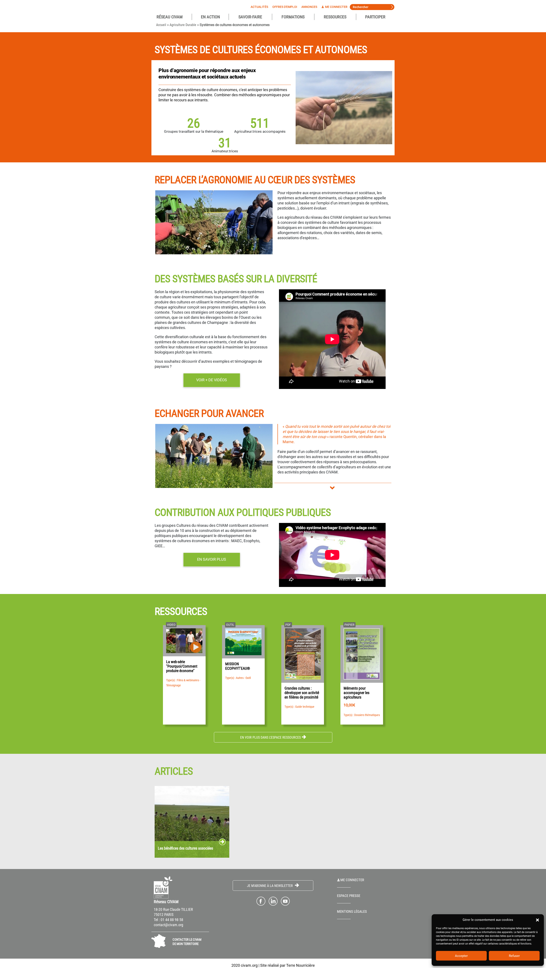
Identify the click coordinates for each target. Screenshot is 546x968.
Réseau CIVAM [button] (170, 16)
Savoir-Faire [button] (250, 16)
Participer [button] (375, 16)
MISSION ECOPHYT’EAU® (237, 666)
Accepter (461, 956)
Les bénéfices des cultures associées (185, 848)
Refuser (514, 956)
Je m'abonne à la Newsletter (270, 886)
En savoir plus (211, 559)
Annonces (309, 7)
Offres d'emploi (284, 7)
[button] (537, 920)
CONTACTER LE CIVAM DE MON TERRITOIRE (187, 942)
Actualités (259, 7)
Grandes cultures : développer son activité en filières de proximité (302, 692)
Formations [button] (293, 16)
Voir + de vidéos (211, 380)
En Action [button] (210, 16)
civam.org (249, 965)
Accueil (161, 25)
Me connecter (335, 7)
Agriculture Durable (183, 25)
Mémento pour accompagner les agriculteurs (356, 692)
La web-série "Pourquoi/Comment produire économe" (181, 666)
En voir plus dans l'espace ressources (270, 737)
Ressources (335, 16)
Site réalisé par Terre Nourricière (287, 965)
